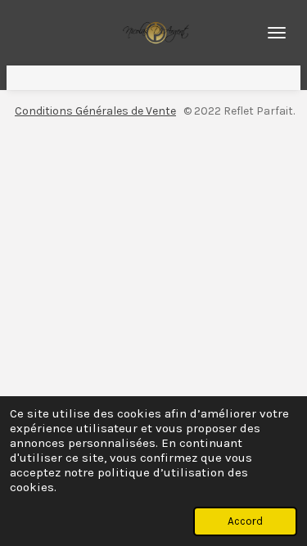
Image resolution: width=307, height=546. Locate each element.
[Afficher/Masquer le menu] (277, 32)
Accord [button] (245, 521)
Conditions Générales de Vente (95, 111)
